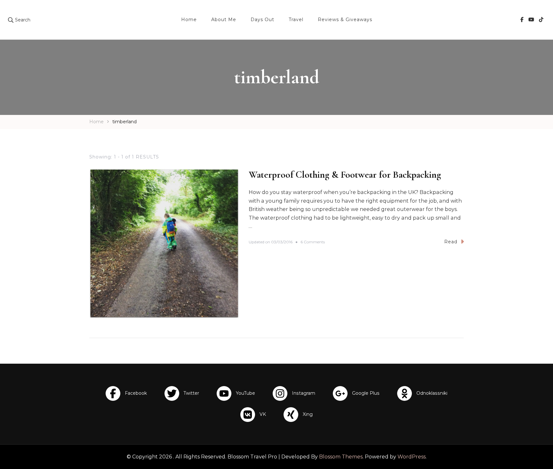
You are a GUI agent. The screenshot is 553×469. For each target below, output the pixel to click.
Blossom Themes (341, 457)
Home (189, 19)
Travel (296, 19)
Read (450, 242)
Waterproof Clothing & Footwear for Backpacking (345, 175)
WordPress (411, 457)
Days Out (262, 19)
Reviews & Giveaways (345, 19)
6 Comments (313, 242)
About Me (223, 19)
